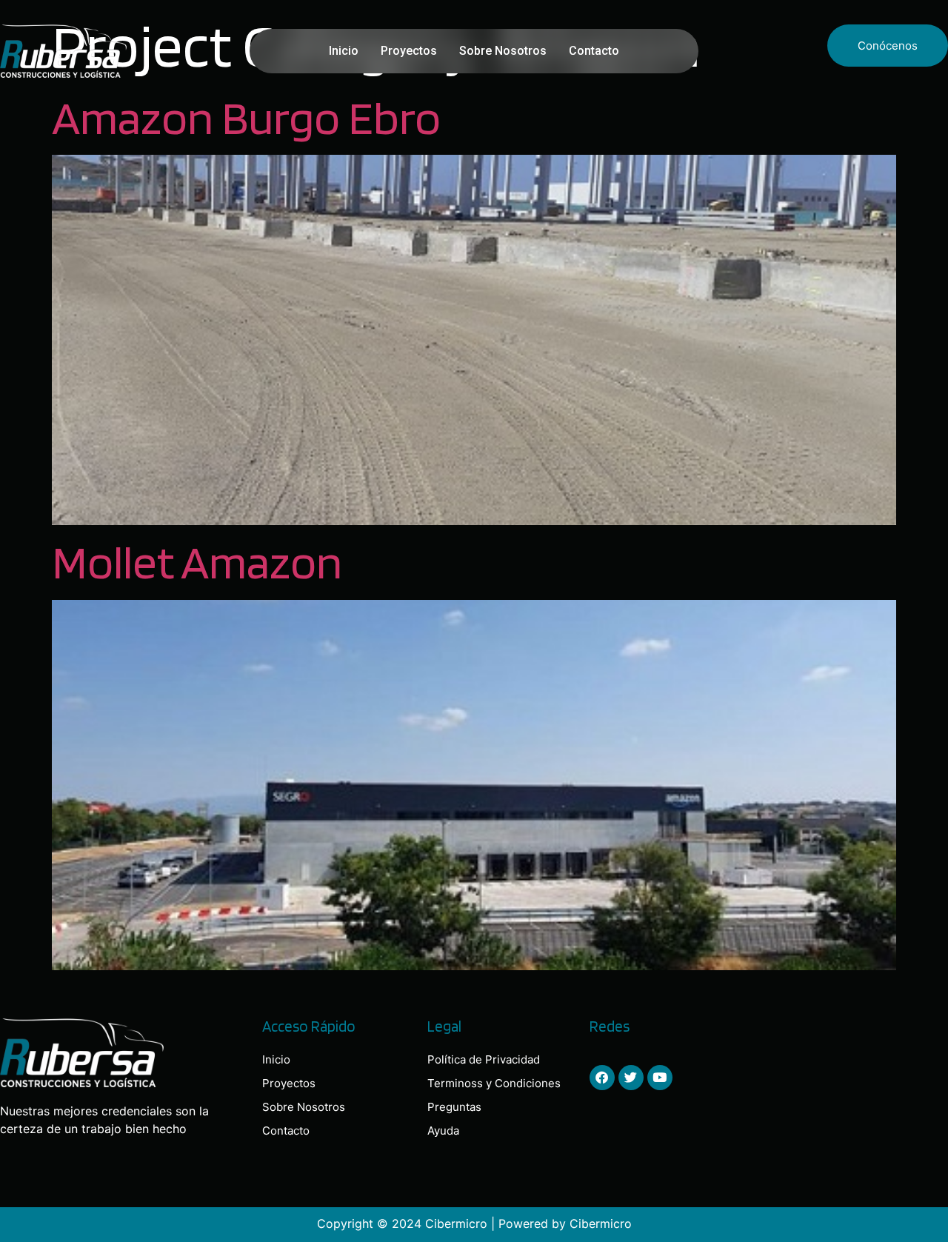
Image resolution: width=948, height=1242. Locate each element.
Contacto (594, 51)
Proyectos (409, 51)
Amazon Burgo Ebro (246, 117)
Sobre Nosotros (503, 51)
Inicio (343, 51)
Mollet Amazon (197, 561)
